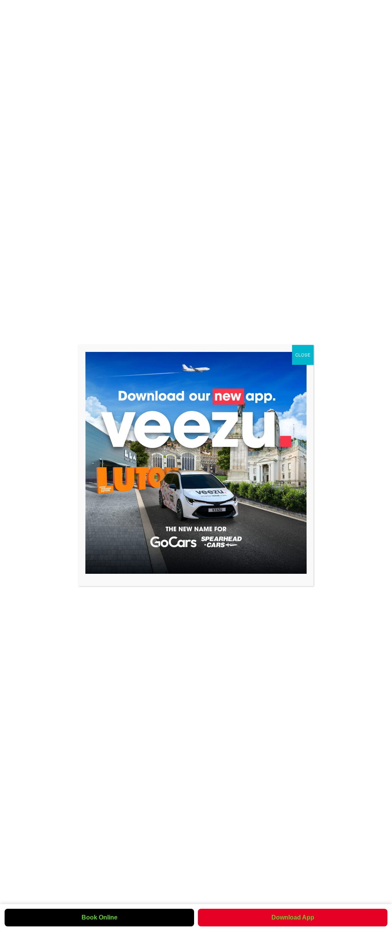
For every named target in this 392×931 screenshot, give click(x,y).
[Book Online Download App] (196, 462)
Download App (292, 917)
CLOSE (302, 355)
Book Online (100, 917)
